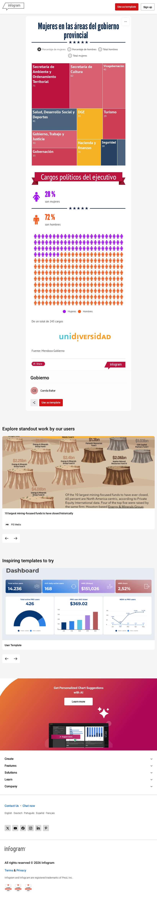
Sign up (147, 7)
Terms (9, 870)
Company (11, 786)
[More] (125, 21)
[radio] (52, 49)
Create (9, 759)
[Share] (34, 402)
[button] (70, 311)
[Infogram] (13, 7)
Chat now (29, 806)
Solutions (11, 772)
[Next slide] (15, 538)
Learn (8, 779)
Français (50, 813)
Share (39, 364)
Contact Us (12, 806)
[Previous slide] (6, 538)
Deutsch (18, 813)
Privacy (21, 870)
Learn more (78, 701)
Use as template (126, 6)
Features (10, 765)
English (8, 813)
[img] (51, 85)
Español (40, 813)
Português (29, 813)
